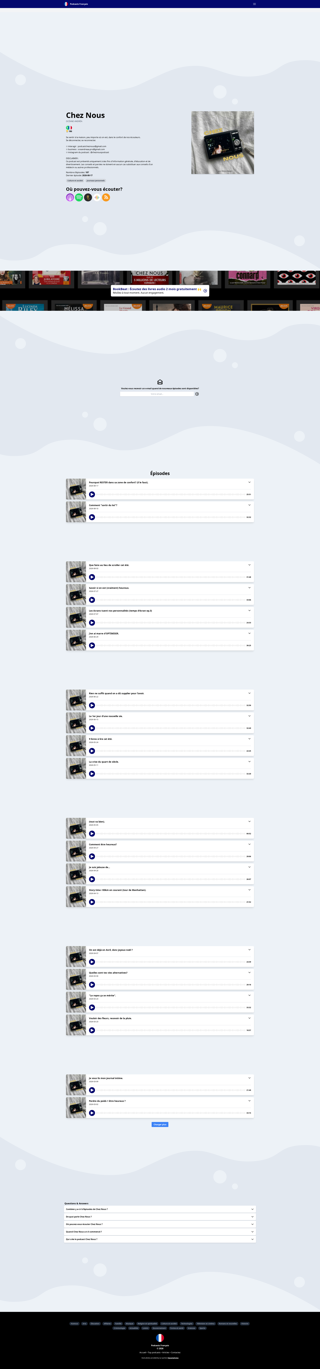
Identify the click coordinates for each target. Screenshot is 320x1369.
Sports (202, 1328)
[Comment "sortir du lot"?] (76, 511)
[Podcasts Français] (160, 1338)
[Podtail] (88, 197)
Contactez (175, 1352)
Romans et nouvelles (228, 1323)
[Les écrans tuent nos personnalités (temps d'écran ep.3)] (76, 617)
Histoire (244, 1323)
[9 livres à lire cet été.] (76, 745)
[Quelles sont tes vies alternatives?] (76, 979)
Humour (74, 1323)
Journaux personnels (96, 180)
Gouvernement (159, 1328)
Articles (165, 1352)
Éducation (95, 1323)
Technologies (186, 1323)
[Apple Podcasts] (70, 197)
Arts (84, 1323)
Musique (129, 1323)
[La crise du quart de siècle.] (76, 768)
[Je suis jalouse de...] (76, 873)
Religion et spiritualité (147, 1323)
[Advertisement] (160, 29)
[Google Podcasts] (97, 197)
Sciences (191, 1328)
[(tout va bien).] (76, 828)
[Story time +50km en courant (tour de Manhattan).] (76, 896)
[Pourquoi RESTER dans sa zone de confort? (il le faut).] (76, 489)
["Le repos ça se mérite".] (76, 1002)
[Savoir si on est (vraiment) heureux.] (76, 594)
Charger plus (160, 1124)
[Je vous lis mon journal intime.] (76, 1084)
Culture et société (75, 180)
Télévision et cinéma (205, 1323)
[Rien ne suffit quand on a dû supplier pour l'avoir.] (76, 700)
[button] (254, 4)
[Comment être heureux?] (76, 851)
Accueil (143, 1352)
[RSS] (106, 197)
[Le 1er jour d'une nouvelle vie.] (76, 722)
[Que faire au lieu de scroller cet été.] (76, 571)
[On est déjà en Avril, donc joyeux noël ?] (76, 956)
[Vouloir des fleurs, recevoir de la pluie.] (76, 1025)
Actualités (134, 1328)
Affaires (107, 1323)
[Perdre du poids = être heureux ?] (76, 1107)
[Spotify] (79, 197)
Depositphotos (173, 1358)
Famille (118, 1323)
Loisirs (145, 1328)
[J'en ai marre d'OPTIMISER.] (76, 640)
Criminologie (119, 1328)
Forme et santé (176, 1328)
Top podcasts (154, 1352)
